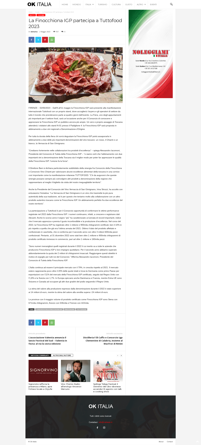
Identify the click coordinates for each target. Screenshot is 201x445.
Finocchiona (69, 309)
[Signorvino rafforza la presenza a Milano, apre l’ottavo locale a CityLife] (43, 371)
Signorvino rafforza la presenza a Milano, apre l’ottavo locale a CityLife (40, 386)
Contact (170, 441)
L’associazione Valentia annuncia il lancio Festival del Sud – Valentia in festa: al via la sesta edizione (48, 340)
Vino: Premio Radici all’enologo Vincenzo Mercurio (71, 386)
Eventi (153, 4)
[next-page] (121, 355)
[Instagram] (104, 428)
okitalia (34, 32)
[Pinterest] (45, 40)
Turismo (102, 4)
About (161, 441)
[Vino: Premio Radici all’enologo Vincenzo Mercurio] (75, 371)
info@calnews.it (105, 422)
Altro (140, 4)
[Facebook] (31, 40)
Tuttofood (81, 309)
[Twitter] (38, 40)
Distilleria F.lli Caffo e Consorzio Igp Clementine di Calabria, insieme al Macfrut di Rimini (103, 340)
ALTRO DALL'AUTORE (62, 355)
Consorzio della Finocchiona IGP (49, 309)
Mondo (77, 4)
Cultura (116, 4)
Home (65, 4)
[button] (171, 4)
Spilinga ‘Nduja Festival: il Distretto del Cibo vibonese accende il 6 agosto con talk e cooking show (107, 388)
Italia (88, 4)
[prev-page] (117, 355)
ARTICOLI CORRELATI (40, 355)
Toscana (41, 15)
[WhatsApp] (52, 40)
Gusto (128, 4)
